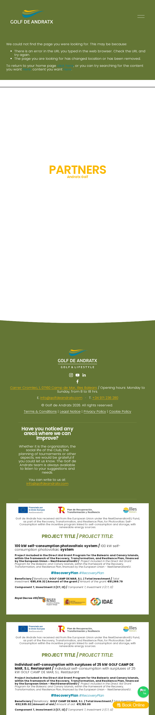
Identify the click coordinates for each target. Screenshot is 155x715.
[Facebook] (77, 382)
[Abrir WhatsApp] (143, 692)
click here (65, 65)
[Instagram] (71, 375)
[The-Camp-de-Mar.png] (131, 193)
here (27, 69)
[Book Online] (131, 704)
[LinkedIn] (84, 375)
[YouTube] (77, 375)
